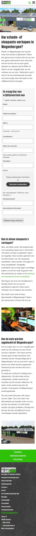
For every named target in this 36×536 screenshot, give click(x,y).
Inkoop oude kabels (6, 481)
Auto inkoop (18, 459)
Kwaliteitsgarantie (6, 484)
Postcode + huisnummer (11, 131)
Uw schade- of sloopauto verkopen (10, 474)
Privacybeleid (5, 503)
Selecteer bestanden (18, 184)
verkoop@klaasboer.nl (8, 525)
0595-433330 (5, 523)
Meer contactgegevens (7, 528)
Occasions (18, 452)
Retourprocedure (6, 507)
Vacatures (4, 487)
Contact (3, 490)
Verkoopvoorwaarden (7, 510)
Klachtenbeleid (5, 500)
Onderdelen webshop (18, 456)
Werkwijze (4, 497)
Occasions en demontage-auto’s (10, 477)
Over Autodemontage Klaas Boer (10, 494)
